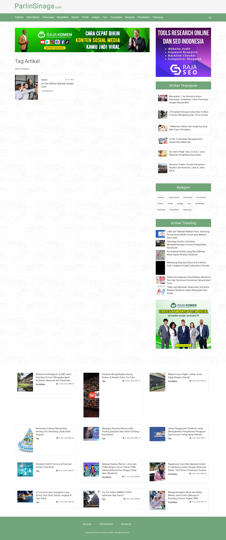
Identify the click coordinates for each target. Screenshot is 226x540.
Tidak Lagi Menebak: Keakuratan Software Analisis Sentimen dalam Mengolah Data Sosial (188, 290)
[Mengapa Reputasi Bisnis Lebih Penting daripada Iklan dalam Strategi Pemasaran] (96, 433)
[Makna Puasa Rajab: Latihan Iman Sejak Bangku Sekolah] (162, 382)
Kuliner (75, 17)
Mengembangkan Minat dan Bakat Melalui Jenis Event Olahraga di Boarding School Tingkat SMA (185, 495)
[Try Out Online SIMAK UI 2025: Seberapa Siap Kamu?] (96, 499)
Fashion (19, 17)
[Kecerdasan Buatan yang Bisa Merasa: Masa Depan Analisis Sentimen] (163, 255)
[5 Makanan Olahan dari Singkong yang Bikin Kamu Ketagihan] (165, 128)
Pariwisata (48, 17)
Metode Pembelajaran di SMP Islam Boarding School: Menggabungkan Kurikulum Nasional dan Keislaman (53, 377)
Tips (105, 17)
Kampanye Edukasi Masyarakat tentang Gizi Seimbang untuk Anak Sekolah (53, 431)
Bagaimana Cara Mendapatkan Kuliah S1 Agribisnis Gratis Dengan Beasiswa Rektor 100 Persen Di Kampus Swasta (187, 467)
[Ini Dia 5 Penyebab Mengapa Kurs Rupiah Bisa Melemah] (165, 140)
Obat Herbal (32, 17)
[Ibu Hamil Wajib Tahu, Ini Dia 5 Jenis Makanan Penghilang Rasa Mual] (165, 153)
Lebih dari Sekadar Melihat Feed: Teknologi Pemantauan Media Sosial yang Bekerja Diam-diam (188, 234)
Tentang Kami (106, 524)
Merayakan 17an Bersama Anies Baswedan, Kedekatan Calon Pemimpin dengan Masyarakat (188, 99)
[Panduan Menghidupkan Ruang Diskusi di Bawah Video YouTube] (96, 395)
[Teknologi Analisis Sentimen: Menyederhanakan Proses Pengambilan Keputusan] (163, 243)
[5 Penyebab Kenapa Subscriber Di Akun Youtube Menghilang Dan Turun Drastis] (165, 114)
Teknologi (158, 17)
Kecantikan (62, 17)
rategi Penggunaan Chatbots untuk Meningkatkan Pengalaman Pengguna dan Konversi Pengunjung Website (187, 431)
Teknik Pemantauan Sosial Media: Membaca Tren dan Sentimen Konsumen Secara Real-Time (189, 280)
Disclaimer (126, 524)
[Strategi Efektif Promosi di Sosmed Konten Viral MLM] (29, 469)
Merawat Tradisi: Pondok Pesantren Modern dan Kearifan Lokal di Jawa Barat (187, 167)
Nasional (129, 17)
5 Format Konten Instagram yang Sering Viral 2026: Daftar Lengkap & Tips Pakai (53, 495)
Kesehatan (116, 17)
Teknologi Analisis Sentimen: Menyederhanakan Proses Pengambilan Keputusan (186, 244)
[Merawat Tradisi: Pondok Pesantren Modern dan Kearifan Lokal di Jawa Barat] (165, 168)
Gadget (96, 17)
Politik (85, 17)
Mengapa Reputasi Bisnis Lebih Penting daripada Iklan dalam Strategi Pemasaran (120, 431)
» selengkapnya (47, 91)
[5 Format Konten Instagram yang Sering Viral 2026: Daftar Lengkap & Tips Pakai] (29, 496)
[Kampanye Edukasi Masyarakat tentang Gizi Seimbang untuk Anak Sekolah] (29, 440)
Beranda (87, 524)
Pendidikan (143, 17)
